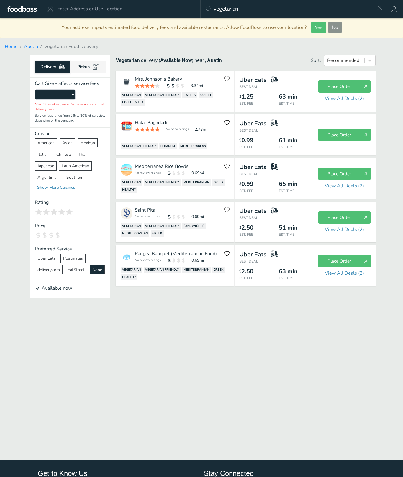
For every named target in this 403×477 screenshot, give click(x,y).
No (335, 27)
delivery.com (48, 270)
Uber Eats (46, 258)
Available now (57, 288)
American (46, 143)
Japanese (45, 166)
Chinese (63, 154)
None (97, 270)
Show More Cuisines (56, 187)
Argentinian (48, 177)
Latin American (75, 166)
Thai (82, 154)
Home (11, 46)
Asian (67, 143)
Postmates (73, 258)
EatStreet (76, 270)
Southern (74, 177)
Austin (31, 46)
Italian (43, 154)
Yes (318, 27)
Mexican (87, 143)
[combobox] (293, 9)
